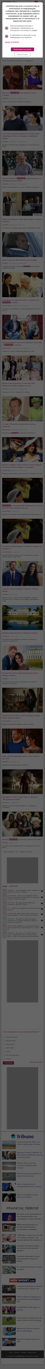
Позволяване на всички (22, 49)
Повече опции (22, 54)
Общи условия (12, 42)
